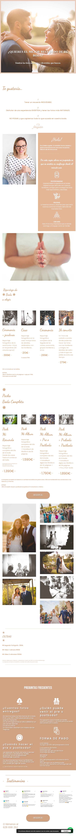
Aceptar (66, 831)
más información (54, 831)
